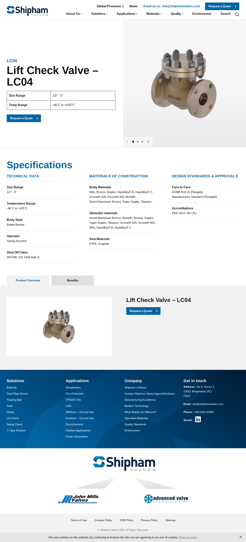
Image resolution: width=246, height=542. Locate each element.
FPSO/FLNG (73, 399)
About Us (73, 13)
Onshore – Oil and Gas (80, 418)
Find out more (188, 537)
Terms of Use (79, 520)
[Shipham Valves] (27, 8)
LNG (68, 405)
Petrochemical (74, 424)
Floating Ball (14, 399)
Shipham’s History (135, 387)
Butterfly (12, 387)
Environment (201, 13)
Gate (10, 405)
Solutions (98, 13)
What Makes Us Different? (140, 412)
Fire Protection (75, 393)
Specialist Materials (136, 418)
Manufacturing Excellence (140, 399)
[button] (133, 142)
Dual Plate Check (17, 393)
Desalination (73, 387)
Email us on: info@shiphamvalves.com (171, 6)
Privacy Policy (149, 520)
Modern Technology (137, 405)
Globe (10, 412)
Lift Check (13, 418)
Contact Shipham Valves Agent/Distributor (150, 393)
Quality (176, 13)
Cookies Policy (103, 520)
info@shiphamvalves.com (208, 403)
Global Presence (109, 6)
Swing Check (14, 424)
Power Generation (77, 436)
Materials (153, 13)
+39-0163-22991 (204, 412)
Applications (126, 13)
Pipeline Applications (78, 430)
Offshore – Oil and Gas (80, 412)
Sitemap (170, 520)
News (133, 6)
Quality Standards (135, 424)
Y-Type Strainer (16, 430)
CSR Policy (126, 520)
